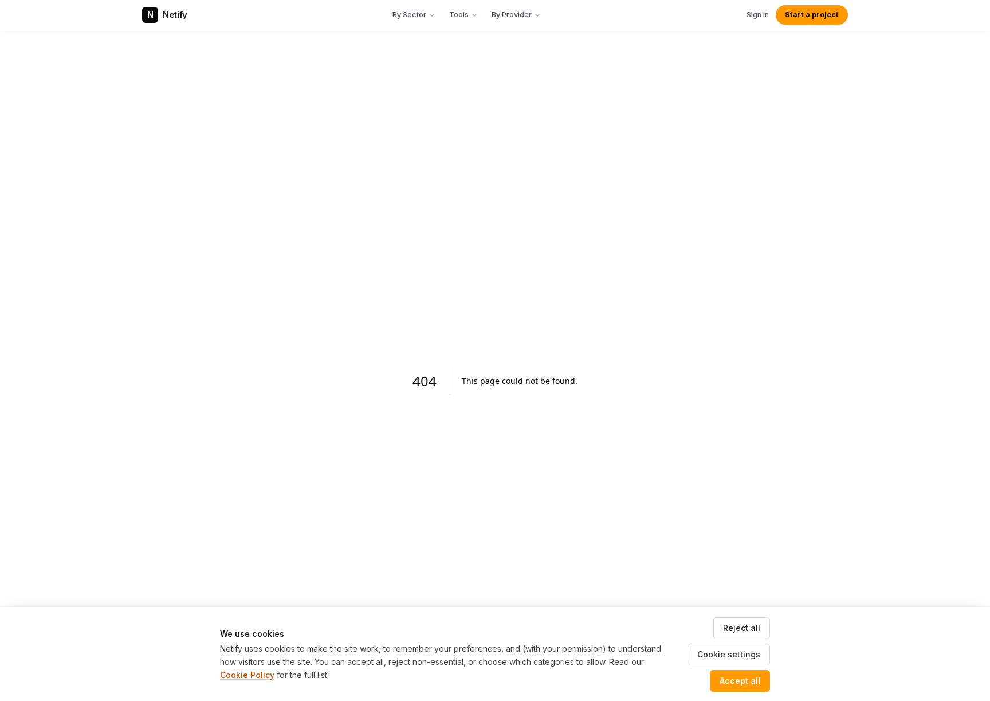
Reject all (741, 628)
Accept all (740, 681)
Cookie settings (728, 654)
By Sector (409, 14)
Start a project (812, 14)
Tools (459, 14)
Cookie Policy (247, 675)
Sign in (758, 14)
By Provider (512, 14)
